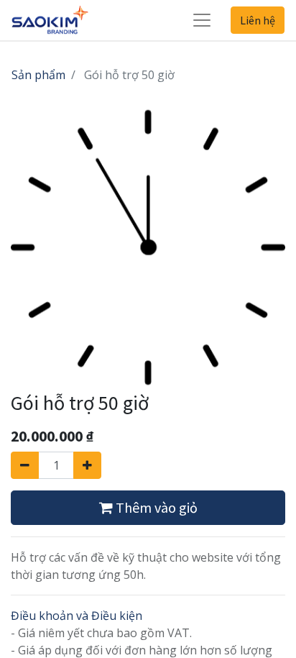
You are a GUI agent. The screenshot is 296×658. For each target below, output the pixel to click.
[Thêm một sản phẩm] (87, 465)
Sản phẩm (38, 75)
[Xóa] (25, 465)
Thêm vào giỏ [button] (155, 507)
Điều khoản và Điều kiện (76, 615)
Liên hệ (257, 20)
